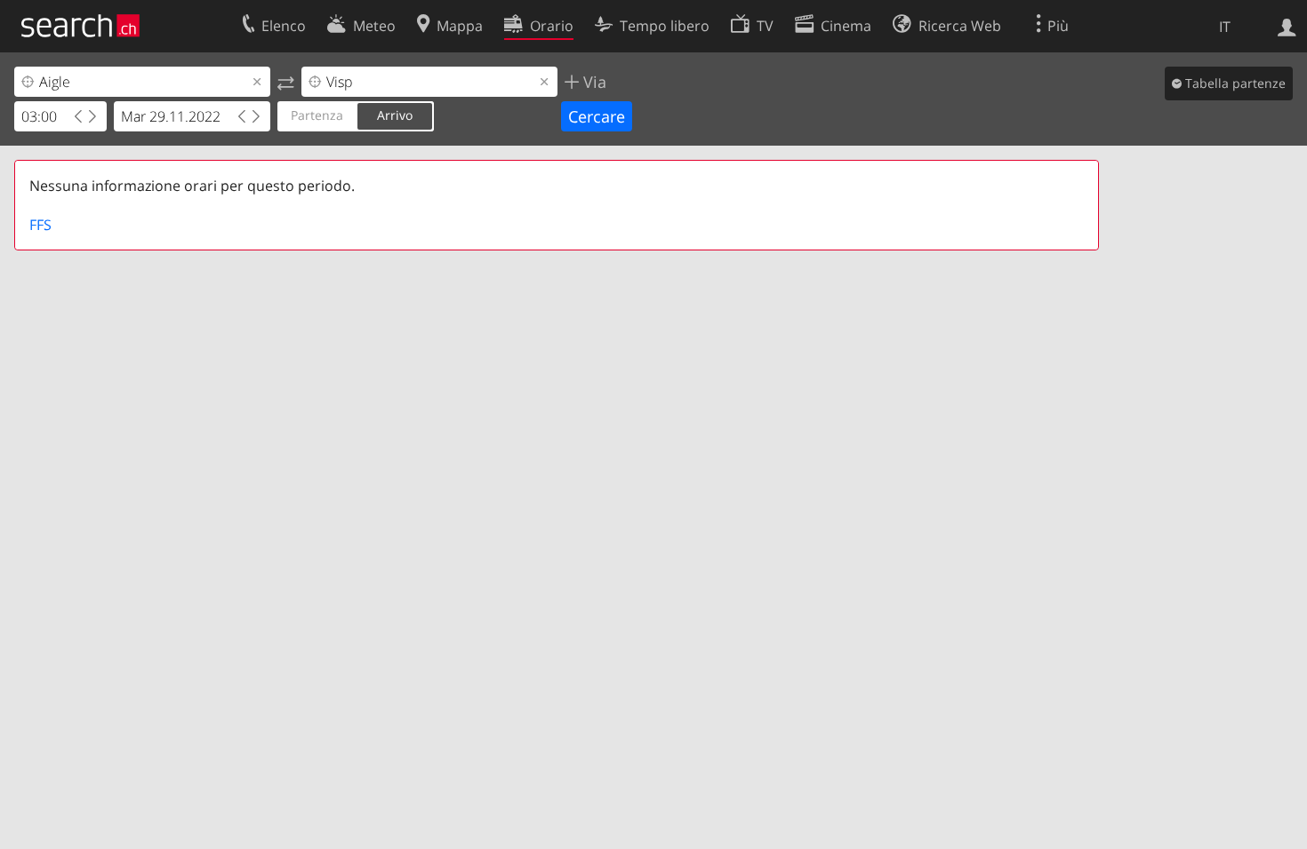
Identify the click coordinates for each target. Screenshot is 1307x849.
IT (1225, 26)
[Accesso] (1287, 25)
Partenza (317, 115)
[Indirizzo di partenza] (285, 82)
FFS (40, 224)
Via (592, 81)
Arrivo (395, 115)
